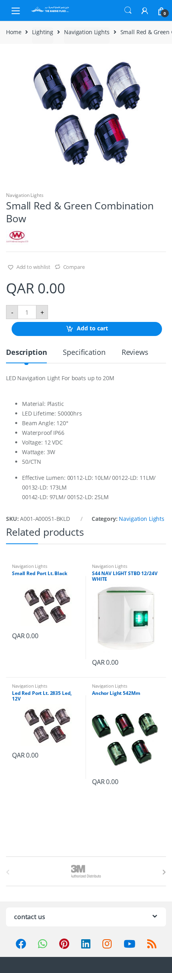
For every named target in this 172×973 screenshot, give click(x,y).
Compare (74, 266)
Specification (84, 352)
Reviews (135, 352)
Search (128, 10)
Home (13, 32)
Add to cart (92, 328)
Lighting (42, 32)
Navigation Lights (87, 32)
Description (26, 352)
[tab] (26, 355)
